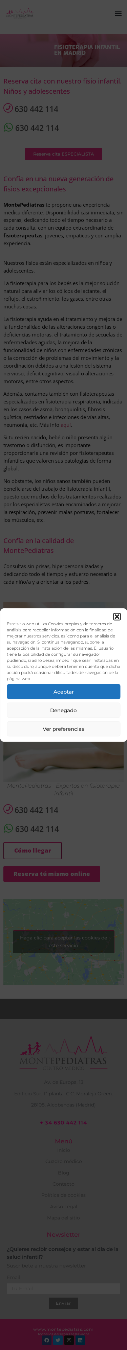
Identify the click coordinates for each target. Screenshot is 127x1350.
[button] (116, 616)
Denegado (63, 710)
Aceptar (64, 691)
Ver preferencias (63, 728)
